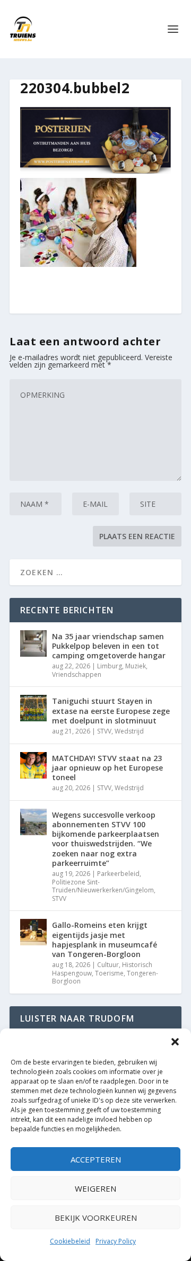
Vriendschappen (76, 674)
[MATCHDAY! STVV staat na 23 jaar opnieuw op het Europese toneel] (33, 765)
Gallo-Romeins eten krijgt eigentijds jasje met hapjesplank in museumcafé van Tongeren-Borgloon (104, 939)
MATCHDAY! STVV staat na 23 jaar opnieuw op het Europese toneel (107, 767)
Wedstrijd (129, 731)
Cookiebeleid (70, 1241)
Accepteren (96, 1159)
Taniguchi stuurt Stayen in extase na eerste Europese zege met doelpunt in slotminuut (111, 710)
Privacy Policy (116, 1241)
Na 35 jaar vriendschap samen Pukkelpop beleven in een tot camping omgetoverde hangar (109, 645)
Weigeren (95, 1188)
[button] (175, 1041)
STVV (104, 731)
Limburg (109, 665)
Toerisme (109, 973)
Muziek (135, 665)
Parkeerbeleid (118, 873)
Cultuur (108, 964)
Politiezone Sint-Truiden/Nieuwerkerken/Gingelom (103, 886)
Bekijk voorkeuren (96, 1217)
